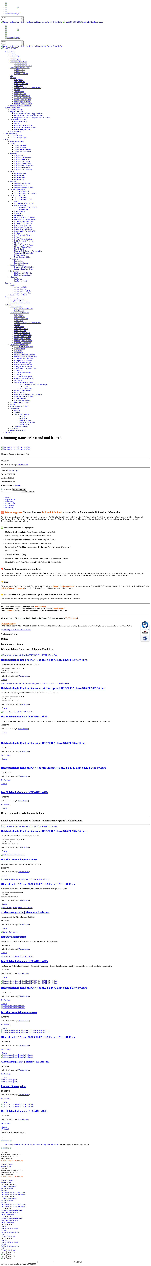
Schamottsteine (19, 82)
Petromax (8, 297)
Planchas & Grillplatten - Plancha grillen (28, 251)
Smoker (8, 283)
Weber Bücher (19, 179)
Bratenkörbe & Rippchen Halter (25, 219)
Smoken (17, 90)
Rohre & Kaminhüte (21, 84)
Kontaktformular (15, 131)
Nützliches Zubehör (21, 329)
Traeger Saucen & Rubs (22, 149)
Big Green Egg (15, 271)
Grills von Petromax (17, 299)
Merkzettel (32, 8)
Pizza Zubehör (19, 249)
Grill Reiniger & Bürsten (22, 235)
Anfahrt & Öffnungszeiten (10, 1232)
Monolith (13, 181)
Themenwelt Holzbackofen (19, 313)
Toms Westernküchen (17, 189)
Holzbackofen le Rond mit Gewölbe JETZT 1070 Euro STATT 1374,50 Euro (44, 659)
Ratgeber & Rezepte (17, 112)
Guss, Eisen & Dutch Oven (19, 301)
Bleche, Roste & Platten (22, 100)
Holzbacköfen (10, 52)
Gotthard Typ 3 (19, 72)
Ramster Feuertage (20, 122)
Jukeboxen (13, 277)
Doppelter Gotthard (21, 74)
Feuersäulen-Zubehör (21, 263)
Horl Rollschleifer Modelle (28, 207)
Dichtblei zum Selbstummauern (19, 859)
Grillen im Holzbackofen (23, 98)
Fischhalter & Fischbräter (23, 227)
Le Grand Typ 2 (15, 60)
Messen (16, 123)
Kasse (16, 12)
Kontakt (4, 1230)
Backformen (18, 215)
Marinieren (18, 243)
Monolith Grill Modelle (22, 183)
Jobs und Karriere (7, 1164)
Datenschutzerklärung (45, 1262)
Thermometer (19, 92)
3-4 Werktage (13, 470)
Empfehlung (9, 502)
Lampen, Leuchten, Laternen (20, 303)
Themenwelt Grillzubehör (19, 345)
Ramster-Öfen (6, 1166)
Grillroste (17, 237)
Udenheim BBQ (24, 424)
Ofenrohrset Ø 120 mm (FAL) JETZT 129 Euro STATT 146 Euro (38, 884)
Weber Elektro (19, 175)
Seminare (8, 432)
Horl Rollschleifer (20, 205)
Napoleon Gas (19, 155)
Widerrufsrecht (32, 1262)
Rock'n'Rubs (23, 416)
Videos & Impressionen (22, 129)
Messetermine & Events (18, 120)
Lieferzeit (4, 1226)
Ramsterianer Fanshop (17, 430)
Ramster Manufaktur (12, 108)
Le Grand (13, 58)
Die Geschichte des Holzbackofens (13, 1192)
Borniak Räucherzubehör (18, 295)
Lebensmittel (14, 408)
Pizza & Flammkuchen (22, 96)
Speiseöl (17, 412)
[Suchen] (22, 17)
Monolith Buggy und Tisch (23, 187)
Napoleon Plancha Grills (22, 157)
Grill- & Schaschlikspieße (23, 239)
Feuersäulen (14, 259)
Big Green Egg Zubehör (22, 275)
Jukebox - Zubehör (20, 281)
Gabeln (25, 386)
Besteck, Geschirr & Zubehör (24, 217)
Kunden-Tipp (10, 504)
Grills (7, 139)
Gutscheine (14, 428)
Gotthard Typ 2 (19, 70)
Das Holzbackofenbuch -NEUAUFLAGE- (24, 716)
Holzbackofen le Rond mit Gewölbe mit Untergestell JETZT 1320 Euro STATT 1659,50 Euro (53, 688)
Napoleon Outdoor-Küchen (23, 165)
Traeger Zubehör (20, 147)
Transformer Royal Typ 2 (23, 66)
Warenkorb (20, 10)
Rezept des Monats (7, 1188)
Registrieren (19, 3)
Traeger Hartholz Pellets (22, 151)
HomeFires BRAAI (17, 265)
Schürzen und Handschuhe (23, 253)
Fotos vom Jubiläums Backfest (11, 1210)
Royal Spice (23, 418)
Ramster (17, 410)
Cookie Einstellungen (8, 1236)
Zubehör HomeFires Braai (23, 269)
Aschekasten (18, 86)
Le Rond (13, 54)
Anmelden (15, 5)
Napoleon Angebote (17, 141)
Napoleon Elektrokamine (23, 169)
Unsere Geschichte (16, 110)
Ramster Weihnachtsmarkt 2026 (25, 127)
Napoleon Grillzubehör (22, 167)
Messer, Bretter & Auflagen (23, 245)
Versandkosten (22, 465)
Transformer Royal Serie (18, 62)
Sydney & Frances (25, 420)
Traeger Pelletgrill (20, 145)
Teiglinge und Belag (21, 426)
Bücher (12, 404)
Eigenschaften (10, 500)
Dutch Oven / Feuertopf (22, 225)
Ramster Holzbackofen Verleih (20, 106)
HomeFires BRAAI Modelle (24, 267)
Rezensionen (9, 506)
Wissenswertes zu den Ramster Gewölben (28, 116)
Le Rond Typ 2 (15, 56)
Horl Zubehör (23, 209)
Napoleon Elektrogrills (22, 161)
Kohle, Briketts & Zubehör (23, 241)
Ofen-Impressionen (7, 1214)
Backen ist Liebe (20, 94)
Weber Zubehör (19, 177)
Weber (12, 171)
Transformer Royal (20, 64)
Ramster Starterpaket (13, 936)
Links (3, 1234)
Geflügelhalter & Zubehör (23, 229)
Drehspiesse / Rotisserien (23, 223)
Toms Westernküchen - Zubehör (25, 193)
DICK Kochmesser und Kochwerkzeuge (33, 384)
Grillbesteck (18, 233)
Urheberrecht (68, 1262)
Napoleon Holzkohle (21, 159)
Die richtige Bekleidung (22, 343)
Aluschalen (18, 213)
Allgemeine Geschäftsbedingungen (13, 1262)
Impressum (58, 1262)
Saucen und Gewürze (21, 414)
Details (7, 498)
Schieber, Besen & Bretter (23, 104)
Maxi (11, 76)
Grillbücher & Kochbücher (23, 221)
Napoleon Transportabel (22, 163)
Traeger (12, 143)
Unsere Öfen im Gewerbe (10, 1212)
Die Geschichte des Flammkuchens (13, 1194)
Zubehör (13, 78)
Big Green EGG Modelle (23, 273)
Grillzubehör (14, 201)
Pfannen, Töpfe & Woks (22, 247)
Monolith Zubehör (20, 185)
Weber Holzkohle (20, 173)
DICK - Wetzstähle (25, 388)
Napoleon (13, 153)
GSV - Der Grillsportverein (23, 203)
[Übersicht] (5, 1129)
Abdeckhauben (19, 211)
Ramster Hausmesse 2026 (23, 125)
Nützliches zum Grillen (22, 257)
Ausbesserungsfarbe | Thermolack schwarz (25, 912)
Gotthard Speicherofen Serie (20, 68)
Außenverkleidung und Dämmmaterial (27, 88)
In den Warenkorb (28, 492)
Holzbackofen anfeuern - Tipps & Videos (28, 114)
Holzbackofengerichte (8, 1186)
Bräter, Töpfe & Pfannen (22, 102)
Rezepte (4, 1190)
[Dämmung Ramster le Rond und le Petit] (16, 447)
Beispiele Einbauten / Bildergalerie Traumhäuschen (32, 118)
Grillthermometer (20, 255)
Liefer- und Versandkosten (10, 1228)
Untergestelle (18, 80)
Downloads (9, 508)
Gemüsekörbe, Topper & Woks (25, 231)
